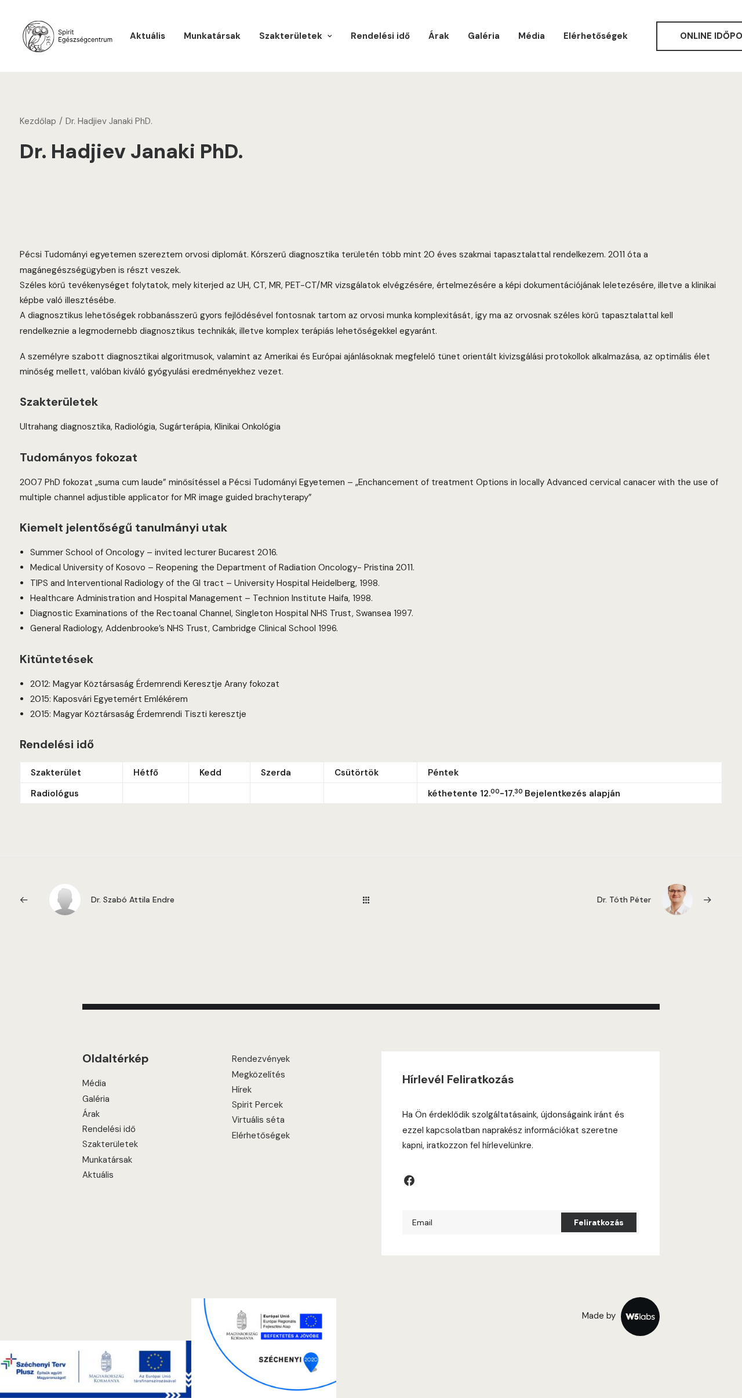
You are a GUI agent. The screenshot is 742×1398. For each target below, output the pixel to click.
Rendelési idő (380, 36)
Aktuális (147, 36)
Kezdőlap (38, 121)
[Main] (371, 899)
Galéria (484, 36)
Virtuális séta (258, 1120)
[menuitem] (147, 36)
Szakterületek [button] (290, 36)
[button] (409, 1183)
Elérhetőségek (595, 36)
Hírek (242, 1089)
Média (531, 36)
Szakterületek (110, 1144)
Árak (438, 36)
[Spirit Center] (67, 36)
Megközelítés (258, 1074)
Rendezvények (261, 1059)
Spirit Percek (257, 1105)
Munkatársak (212, 36)
